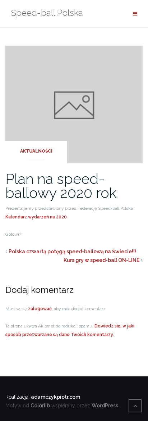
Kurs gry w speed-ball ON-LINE (101, 260)
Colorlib (40, 405)
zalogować (40, 308)
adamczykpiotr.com (55, 397)
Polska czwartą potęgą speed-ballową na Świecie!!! (72, 251)
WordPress (105, 405)
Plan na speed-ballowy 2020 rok (61, 185)
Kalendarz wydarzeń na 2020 (36, 216)
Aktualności (36, 151)
